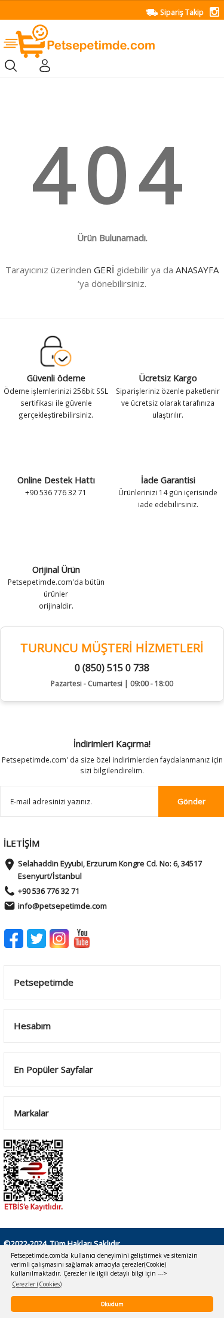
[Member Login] (44, 65)
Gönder (191, 801)
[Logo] (79, 40)
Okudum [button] (112, 1304)
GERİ (104, 270)
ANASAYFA (197, 270)
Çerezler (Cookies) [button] (37, 1284)
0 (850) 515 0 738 (112, 667)
